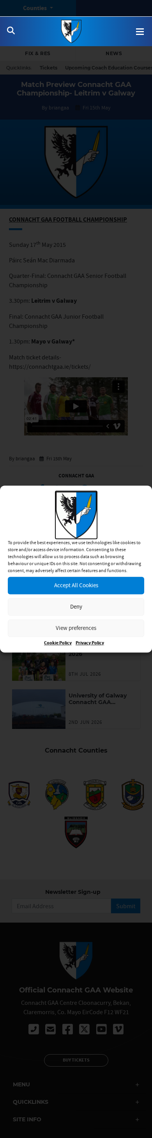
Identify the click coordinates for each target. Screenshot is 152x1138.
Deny (76, 606)
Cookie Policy (58, 643)
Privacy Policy (90, 643)
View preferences (76, 627)
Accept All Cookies (76, 585)
